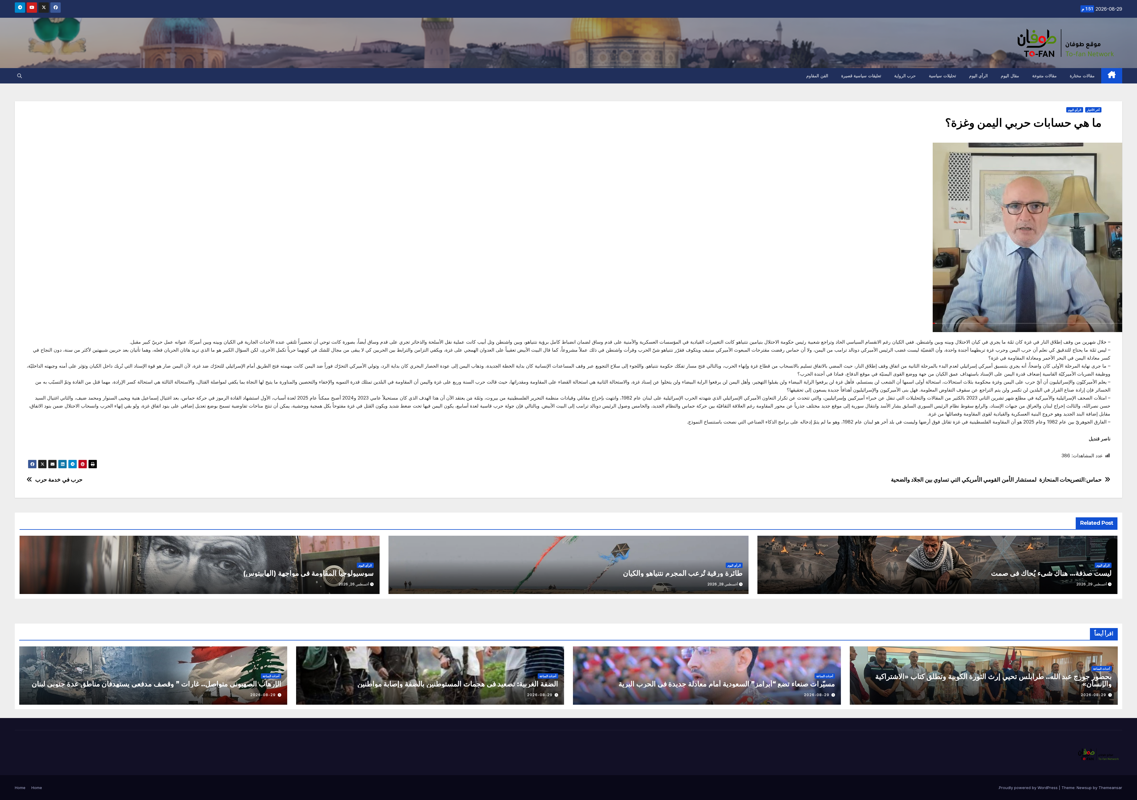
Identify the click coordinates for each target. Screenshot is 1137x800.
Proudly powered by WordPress (1029, 787)
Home (36, 787)
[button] (19, 76)
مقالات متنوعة (1044, 75)
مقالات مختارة (1082, 75)
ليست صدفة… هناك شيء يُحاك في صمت (1051, 573)
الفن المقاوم (817, 75)
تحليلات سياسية (942, 75)
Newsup (1084, 787)
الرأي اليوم (978, 75)
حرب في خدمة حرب (59, 479)
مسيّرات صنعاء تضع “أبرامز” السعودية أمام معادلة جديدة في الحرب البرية (727, 684)
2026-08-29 (1093, 695)
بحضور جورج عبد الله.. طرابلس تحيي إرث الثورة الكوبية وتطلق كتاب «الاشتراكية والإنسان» (993, 680)
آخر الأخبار (1093, 110)
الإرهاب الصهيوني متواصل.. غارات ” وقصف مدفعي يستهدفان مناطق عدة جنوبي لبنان (156, 684)
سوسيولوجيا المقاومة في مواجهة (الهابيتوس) (308, 573)
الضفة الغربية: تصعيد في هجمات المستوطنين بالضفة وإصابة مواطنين (457, 684)
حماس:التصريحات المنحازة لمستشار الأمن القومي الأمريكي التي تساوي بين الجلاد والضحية (996, 479)
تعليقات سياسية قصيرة (861, 75)
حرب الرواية (905, 75)
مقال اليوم (1010, 75)
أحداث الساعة (1101, 668)
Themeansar (1110, 787)
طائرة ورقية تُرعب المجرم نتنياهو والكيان (683, 573)
